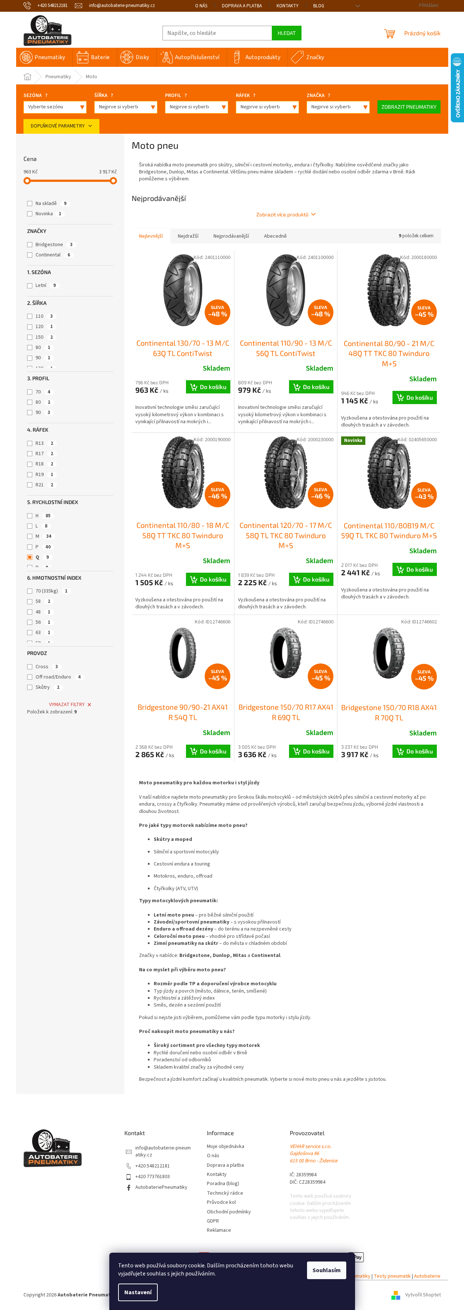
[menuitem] (44, 57)
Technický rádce (225, 1193)
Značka (318, 95)
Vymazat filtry (67, 704)
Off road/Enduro (58, 677)
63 (43, 632)
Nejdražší (188, 236)
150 (44, 337)
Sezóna (35, 95)
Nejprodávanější (231, 236)
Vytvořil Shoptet (423, 1295)
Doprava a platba (242, 6)
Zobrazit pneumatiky (408, 107)
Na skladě (51, 203)
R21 (44, 485)
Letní (46, 285)
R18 (44, 464)
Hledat (287, 33)
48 (43, 612)
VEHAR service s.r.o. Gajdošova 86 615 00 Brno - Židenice (313, 1154)
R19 (44, 474)
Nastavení (137, 1292)
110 (44, 316)
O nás (201, 6)
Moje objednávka (225, 1146)
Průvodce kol (221, 1202)
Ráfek (245, 95)
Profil (176, 95)
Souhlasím (327, 1270)
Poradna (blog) (223, 1183)
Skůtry (47, 687)
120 (44, 326)
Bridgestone (54, 244)
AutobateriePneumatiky (161, 1187)
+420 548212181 (152, 1166)
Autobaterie (427, 1276)
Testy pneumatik (392, 1276)
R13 (44, 443)
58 (43, 601)
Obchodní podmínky (229, 1212)
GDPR (213, 1221)
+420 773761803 (152, 1176)
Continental (53, 255)
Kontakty (288, 6)
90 (43, 357)
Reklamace (219, 1230)
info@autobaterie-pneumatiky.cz (163, 1152)
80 (43, 347)
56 (43, 622)
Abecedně (275, 236)
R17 (44, 453)
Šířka (103, 95)
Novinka (48, 213)
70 (43, 392)
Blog (318, 6)
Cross (47, 666)
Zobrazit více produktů (282, 214)
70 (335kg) (51, 591)
